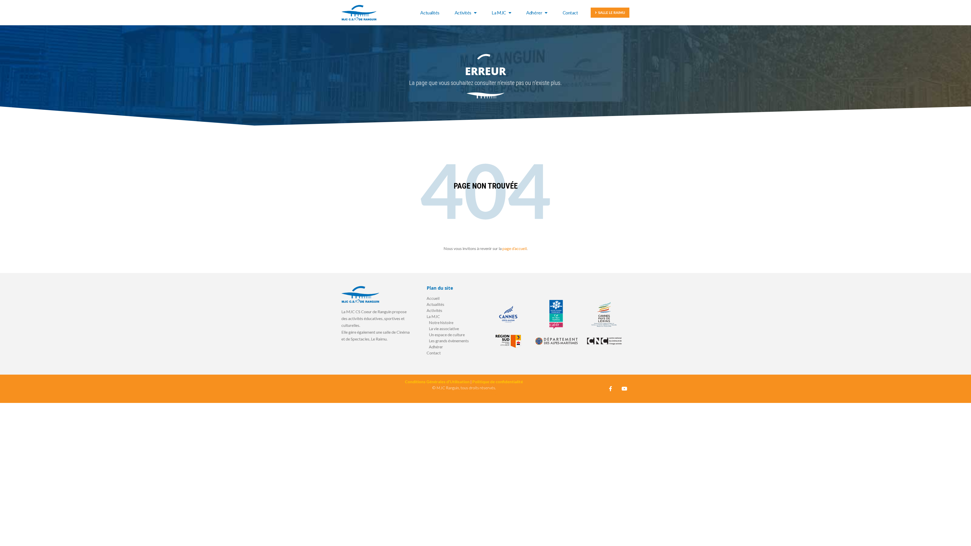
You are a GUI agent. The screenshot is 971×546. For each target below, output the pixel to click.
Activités (463, 12)
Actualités (429, 12)
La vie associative (444, 328)
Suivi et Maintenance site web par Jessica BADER (464, 393)
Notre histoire (441, 322)
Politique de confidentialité (497, 381)
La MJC (499, 12)
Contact (570, 12)
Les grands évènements (449, 340)
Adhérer (534, 12)
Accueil (433, 298)
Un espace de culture (447, 334)
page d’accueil (514, 248)
